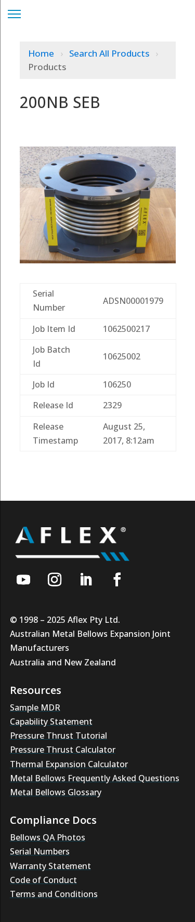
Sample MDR (35, 707)
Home (42, 53)
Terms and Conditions (54, 894)
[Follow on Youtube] (23, 579)
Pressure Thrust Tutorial (58, 735)
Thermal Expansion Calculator (69, 764)
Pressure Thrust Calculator (62, 749)
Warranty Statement (50, 866)
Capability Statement (51, 721)
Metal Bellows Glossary (55, 792)
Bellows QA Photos (47, 837)
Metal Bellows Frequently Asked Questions (94, 778)
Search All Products (110, 53)
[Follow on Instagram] (54, 579)
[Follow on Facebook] (117, 579)
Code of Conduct (43, 880)
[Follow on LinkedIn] (85, 579)
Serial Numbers (40, 851)
